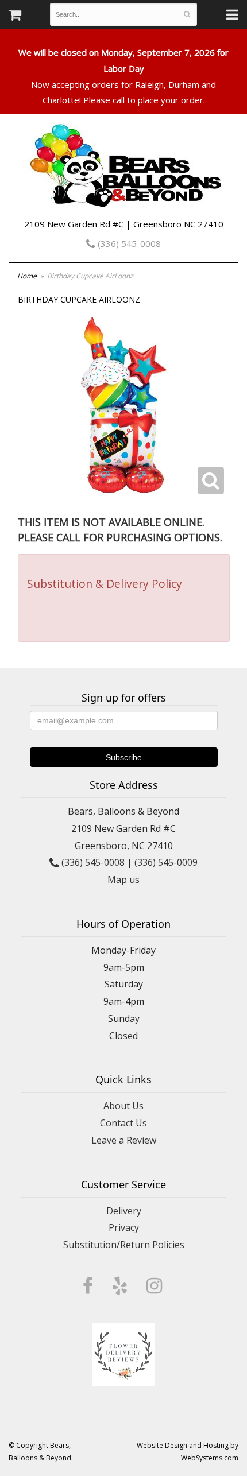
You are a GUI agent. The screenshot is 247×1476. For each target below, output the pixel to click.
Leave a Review (123, 1140)
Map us (123, 879)
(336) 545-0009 (166, 862)
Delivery (123, 1210)
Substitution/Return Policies (123, 1244)
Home (27, 276)
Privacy (124, 1227)
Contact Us (123, 1123)
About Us (123, 1105)
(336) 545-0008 (128, 243)
